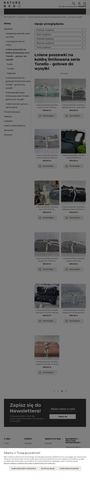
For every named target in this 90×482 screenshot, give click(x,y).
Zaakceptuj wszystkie (69, 468)
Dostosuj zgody (48, 468)
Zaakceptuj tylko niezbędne (23, 468)
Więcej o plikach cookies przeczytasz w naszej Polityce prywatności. (30, 463)
